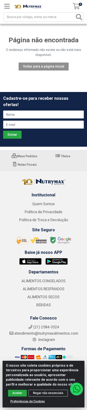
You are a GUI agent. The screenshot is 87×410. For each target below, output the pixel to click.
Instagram (46, 340)
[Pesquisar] (79, 17)
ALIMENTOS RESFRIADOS (43, 289)
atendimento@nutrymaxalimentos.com (46, 333)
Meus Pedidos (27, 156)
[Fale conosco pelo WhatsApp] (76, 389)
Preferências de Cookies (27, 401)
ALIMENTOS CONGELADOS (43, 281)
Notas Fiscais (27, 164)
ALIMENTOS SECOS (43, 297)
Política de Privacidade (43, 212)
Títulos (65, 156)
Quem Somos (43, 204)
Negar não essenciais (48, 393)
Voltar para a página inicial (43, 66)
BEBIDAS (43, 305)
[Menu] (7, 6)
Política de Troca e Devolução (43, 220)
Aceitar (17, 393)
